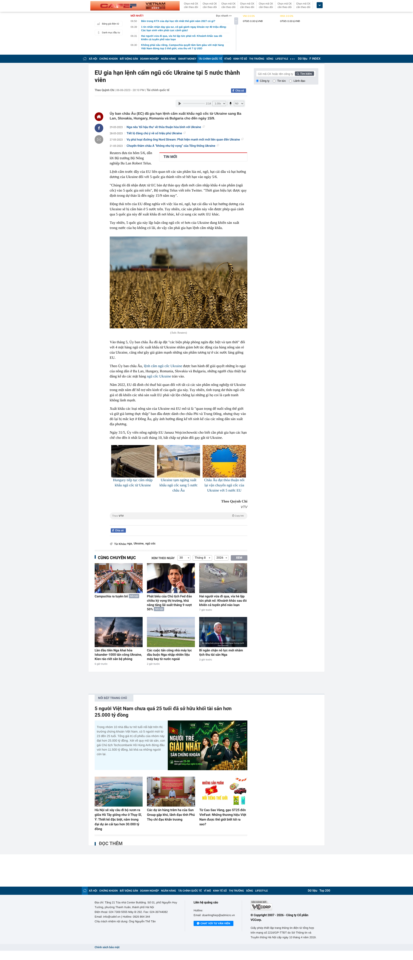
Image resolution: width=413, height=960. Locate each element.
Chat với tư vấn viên (215, 923)
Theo (178, 515)
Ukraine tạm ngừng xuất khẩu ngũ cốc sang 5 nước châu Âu (178, 485)
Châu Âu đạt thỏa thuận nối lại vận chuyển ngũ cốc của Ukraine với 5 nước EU (224, 485)
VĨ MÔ (227, 58)
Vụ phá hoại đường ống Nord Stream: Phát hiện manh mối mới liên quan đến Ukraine (183, 139)
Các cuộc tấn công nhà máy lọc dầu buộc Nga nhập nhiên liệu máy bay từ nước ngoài (169, 654)
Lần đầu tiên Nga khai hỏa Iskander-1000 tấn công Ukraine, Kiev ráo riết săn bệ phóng (118, 654)
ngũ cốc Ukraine (159, 376)
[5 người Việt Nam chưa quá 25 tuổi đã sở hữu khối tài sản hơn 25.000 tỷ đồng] (207, 745)
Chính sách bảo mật (107, 947)
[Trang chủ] (85, 58)
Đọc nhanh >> (224, 15)
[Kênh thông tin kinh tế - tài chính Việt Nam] (135, 6)
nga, (130, 543)
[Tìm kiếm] (304, 73)
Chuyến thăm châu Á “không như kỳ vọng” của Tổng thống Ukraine (171, 146)
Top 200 (324, 890)
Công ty (265, 80)
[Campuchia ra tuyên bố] (119, 578)
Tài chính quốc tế (158, 90)
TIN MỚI (170, 157)
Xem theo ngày (163, 558)
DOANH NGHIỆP (149, 58)
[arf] (178, 520)
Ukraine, (139, 543)
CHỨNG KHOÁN (108, 58)
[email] (99, 139)
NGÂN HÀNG (168, 58)
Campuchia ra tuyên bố (111, 596)
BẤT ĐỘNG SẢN (129, 58)
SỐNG (269, 58)
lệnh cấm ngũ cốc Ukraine (163, 366)
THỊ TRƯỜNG (256, 58)
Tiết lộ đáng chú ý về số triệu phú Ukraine (154, 133)
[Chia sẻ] (99, 128)
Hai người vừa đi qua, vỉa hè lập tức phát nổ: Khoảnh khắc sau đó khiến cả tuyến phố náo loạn (223, 600)
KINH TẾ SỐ (240, 58)
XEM (239, 558)
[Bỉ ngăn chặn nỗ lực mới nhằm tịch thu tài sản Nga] (223, 632)
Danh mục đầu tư (111, 32)
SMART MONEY (187, 58)
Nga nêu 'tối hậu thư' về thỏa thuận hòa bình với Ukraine (164, 127)
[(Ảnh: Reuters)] (178, 282)
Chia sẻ (239, 90)
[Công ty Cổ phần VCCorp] (284, 905)
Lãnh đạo (299, 80)
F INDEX (315, 58)
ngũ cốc (150, 543)
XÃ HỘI (93, 58)
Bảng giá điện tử (110, 23)
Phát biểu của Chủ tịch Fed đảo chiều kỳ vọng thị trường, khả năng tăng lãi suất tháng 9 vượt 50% (169, 602)
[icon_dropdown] (320, 5)
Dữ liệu (302, 58)
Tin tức (281, 80)
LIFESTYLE (282, 58)
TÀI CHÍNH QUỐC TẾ (210, 58)
